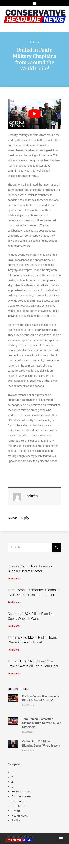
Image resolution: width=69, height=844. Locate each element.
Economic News (22, 796)
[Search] (56, 547)
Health (16, 811)
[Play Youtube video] (34, 114)
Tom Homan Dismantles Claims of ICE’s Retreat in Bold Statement (41, 723)
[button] (34, 3)
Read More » (14, 578)
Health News (20, 815)
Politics (34, 42)
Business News (21, 791)
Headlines (18, 806)
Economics (18, 801)
